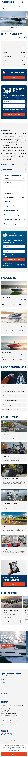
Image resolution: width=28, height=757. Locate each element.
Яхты (2, 679)
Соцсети (4, 731)
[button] (2, 18)
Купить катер (10, 6)
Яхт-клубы (4, 693)
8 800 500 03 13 (7, 705)
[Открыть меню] (26, 2)
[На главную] (7, 2)
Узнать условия (11, 621)
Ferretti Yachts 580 (7, 645)
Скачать (14, 77)
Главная (3, 6)
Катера (3, 682)
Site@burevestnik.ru (20, 705)
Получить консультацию (14, 114)
